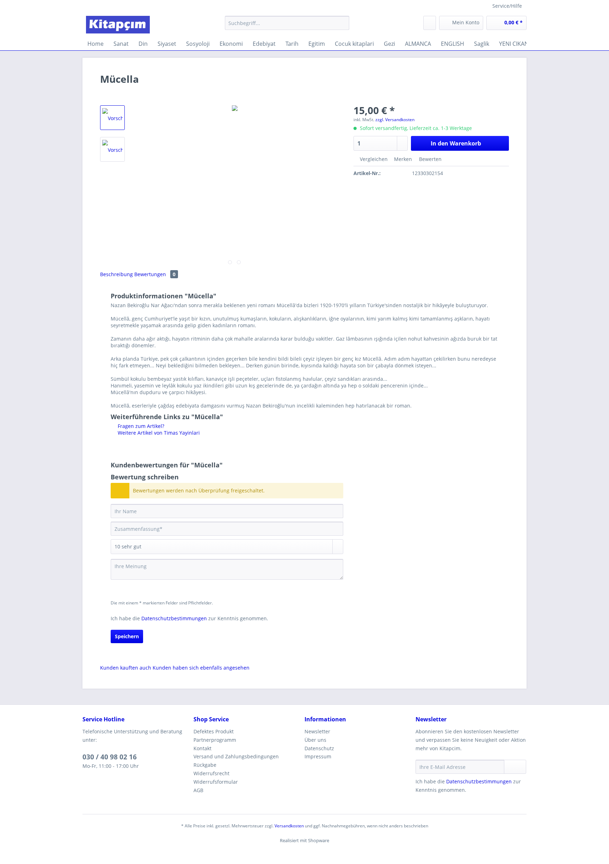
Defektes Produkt (213, 731)
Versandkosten (289, 826)
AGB (198, 790)
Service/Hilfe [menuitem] (507, 5)
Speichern (127, 636)
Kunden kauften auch (125, 667)
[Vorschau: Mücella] (112, 117)
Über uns (315, 739)
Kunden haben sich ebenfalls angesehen (201, 667)
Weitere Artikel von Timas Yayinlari (158, 432)
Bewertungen (155, 274)
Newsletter (317, 731)
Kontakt (202, 748)
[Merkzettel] (429, 23)
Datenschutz (319, 748)
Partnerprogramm (214, 739)
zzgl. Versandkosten (394, 120)
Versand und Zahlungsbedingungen (236, 756)
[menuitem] (287, 26)
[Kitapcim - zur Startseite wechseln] (118, 24)
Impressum (317, 756)
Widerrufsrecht (211, 773)
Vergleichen (373, 159)
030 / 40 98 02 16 (109, 757)
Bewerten (430, 159)
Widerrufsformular (215, 781)
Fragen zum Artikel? (140, 426)
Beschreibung (116, 274)
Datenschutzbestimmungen (174, 618)
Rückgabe (204, 765)
